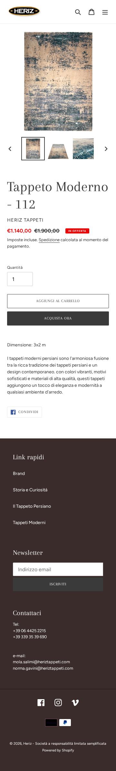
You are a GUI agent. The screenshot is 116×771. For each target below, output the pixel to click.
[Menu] (105, 12)
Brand (19, 473)
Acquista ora (58, 318)
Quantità (15, 267)
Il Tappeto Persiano (32, 506)
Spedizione (49, 239)
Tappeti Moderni (29, 522)
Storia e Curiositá (30, 490)
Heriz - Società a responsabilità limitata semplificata (64, 743)
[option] (32, 148)
